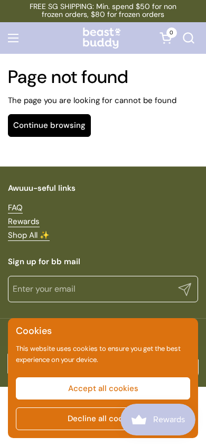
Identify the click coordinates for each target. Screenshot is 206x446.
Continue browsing (49, 125)
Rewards (24, 221)
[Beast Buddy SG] (102, 38)
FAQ (15, 207)
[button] (188, 37)
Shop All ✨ (29, 235)
